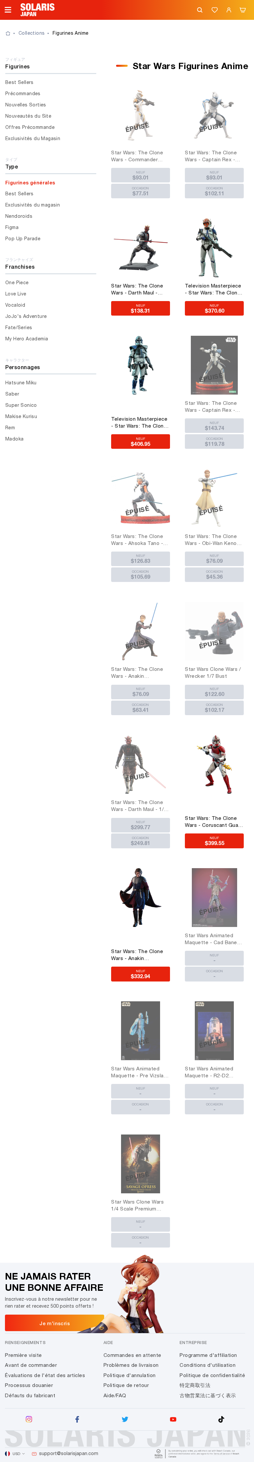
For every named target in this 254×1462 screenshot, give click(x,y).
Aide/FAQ (115, 1395)
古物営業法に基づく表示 (208, 1395)
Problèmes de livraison (131, 1365)
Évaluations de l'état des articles (45, 1375)
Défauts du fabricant (30, 1395)
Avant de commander (31, 1365)
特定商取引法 (195, 1385)
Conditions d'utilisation (207, 1365)
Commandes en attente (132, 1355)
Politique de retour (126, 1385)
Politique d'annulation (130, 1375)
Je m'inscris (54, 1323)
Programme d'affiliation (208, 1355)
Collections (32, 33)
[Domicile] (12, 33)
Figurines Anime (70, 33)
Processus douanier (29, 1385)
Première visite (23, 1355)
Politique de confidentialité (212, 1375)
